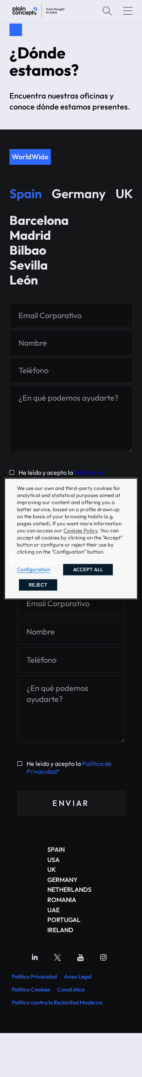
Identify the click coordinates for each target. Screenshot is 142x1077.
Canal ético (71, 989)
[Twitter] (57, 957)
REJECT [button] (38, 584)
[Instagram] (103, 957)
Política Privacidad (34, 976)
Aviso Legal (78, 976)
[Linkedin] (35, 957)
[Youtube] (80, 957)
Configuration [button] (33, 569)
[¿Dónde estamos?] (38, 11)
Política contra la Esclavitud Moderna (57, 1002)
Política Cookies (31, 989)
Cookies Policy (80, 530)
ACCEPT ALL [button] (88, 569)
